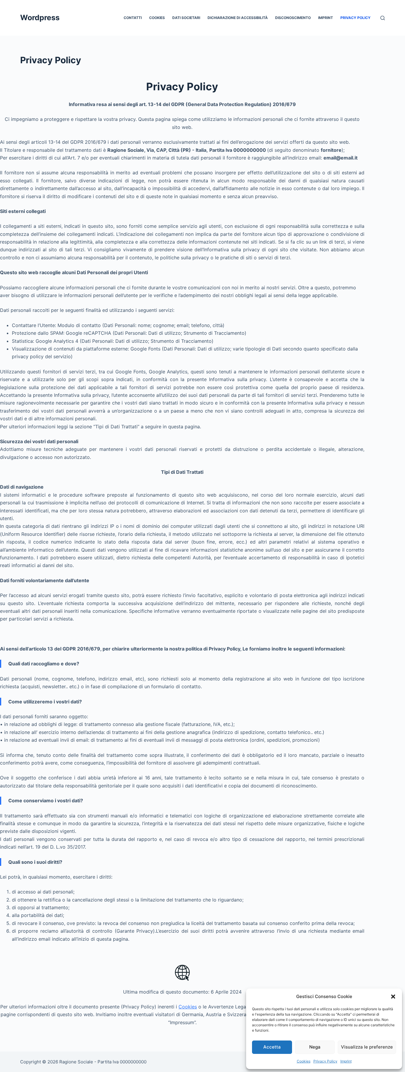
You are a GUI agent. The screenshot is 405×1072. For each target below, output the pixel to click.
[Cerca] (382, 18)
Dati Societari (186, 17)
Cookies (303, 1061)
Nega (315, 1047)
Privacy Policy (325, 1061)
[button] (393, 997)
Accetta (272, 1047)
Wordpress (40, 17)
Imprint (346, 1061)
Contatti (133, 17)
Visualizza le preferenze (367, 1047)
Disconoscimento (293, 17)
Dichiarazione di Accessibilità (238, 17)
